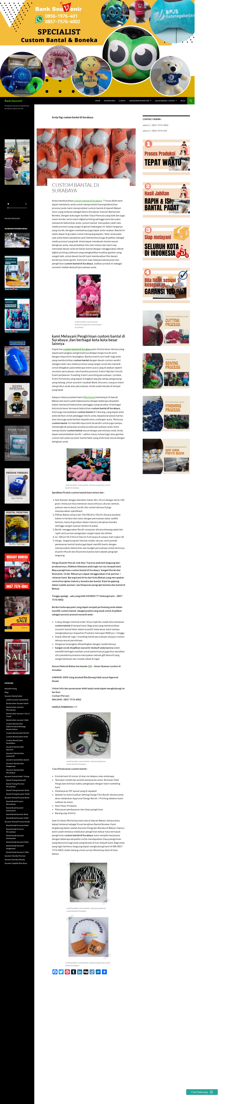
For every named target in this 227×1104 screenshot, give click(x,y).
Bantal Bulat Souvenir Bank (17, 814)
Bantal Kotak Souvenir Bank (17, 842)
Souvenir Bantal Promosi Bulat (17, 797)
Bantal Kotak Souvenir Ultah (17, 852)
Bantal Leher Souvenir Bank (17, 703)
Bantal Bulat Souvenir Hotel (17, 818)
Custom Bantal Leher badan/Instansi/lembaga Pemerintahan (16, 726)
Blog (183, 101)
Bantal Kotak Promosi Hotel (17, 825)
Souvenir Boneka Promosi (15, 856)
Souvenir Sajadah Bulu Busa (16, 863)
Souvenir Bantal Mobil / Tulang (17, 776)
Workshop (89, 397)
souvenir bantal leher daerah (17, 760)
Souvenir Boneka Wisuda (15, 859)
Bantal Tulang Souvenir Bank (17, 790)
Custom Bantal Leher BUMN (17, 733)
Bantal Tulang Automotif (16, 780)
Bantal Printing (11, 688)
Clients (122, 101)
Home (97, 101)
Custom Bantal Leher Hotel (17, 736)
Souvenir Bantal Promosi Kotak (17, 821)
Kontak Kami (109, 101)
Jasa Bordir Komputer (139, 101)
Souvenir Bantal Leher (13, 696)
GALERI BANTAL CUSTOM (165, 101)
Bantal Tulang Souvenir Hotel (17, 794)
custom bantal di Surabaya (75, 188)
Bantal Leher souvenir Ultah (17, 720)
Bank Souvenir (14, 100)
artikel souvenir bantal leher (17, 700)
